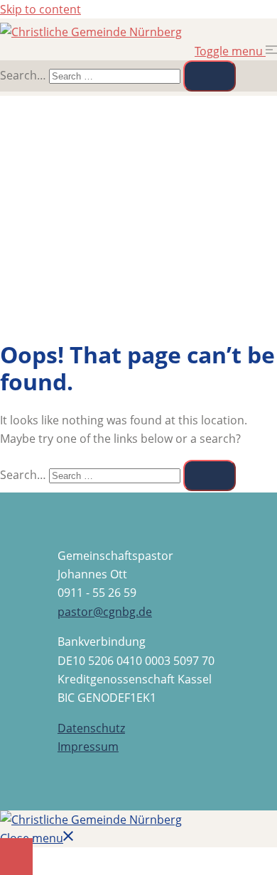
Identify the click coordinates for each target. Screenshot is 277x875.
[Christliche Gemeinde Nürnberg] (91, 32)
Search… (23, 75)
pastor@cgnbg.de (105, 612)
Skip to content (40, 9)
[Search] (209, 76)
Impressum (88, 746)
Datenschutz (91, 728)
